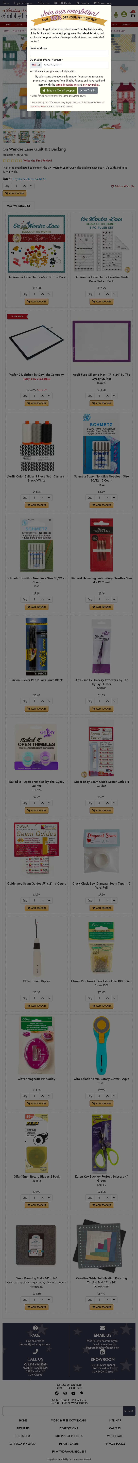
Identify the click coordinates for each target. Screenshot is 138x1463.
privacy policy (91, 84)
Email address (38, 48)
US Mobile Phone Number (46, 59)
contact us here (37, 106)
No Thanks (89, 90)
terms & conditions (67, 84)
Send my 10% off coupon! (60, 90)
